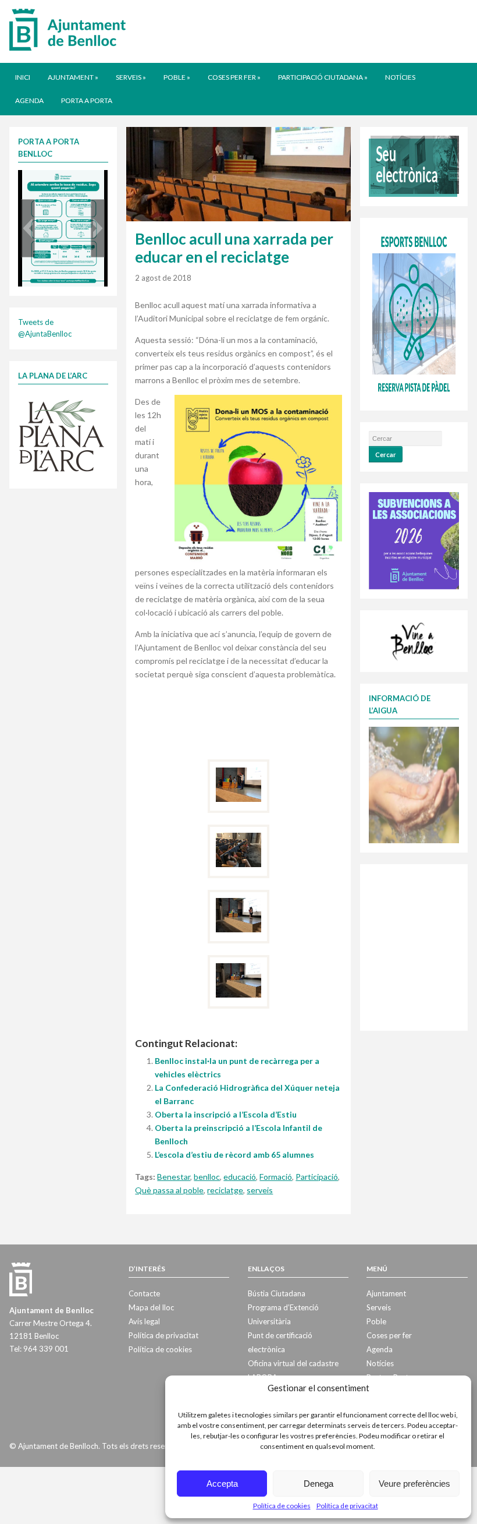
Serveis (131, 77)
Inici (22, 77)
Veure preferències (414, 1483)
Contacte (144, 1293)
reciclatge (225, 1190)
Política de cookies (282, 1505)
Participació (317, 1177)
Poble (176, 77)
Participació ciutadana (323, 77)
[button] (28, 228)
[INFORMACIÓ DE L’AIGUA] (413, 783)
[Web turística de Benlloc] (413, 640)
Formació (275, 1177)
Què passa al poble (169, 1190)
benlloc (207, 1177)
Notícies (400, 77)
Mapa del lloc (151, 1307)
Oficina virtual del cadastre (293, 1363)
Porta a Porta (86, 100)
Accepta (222, 1483)
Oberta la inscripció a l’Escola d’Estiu (226, 1114)
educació (239, 1177)
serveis (260, 1190)
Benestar (173, 1177)
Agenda (29, 100)
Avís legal (144, 1321)
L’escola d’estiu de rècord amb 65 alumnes (234, 1154)
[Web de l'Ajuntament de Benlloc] (67, 29)
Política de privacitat (347, 1505)
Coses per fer (234, 77)
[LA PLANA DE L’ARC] (61, 434)
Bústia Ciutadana (276, 1293)
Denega (318, 1483)
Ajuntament (73, 77)
